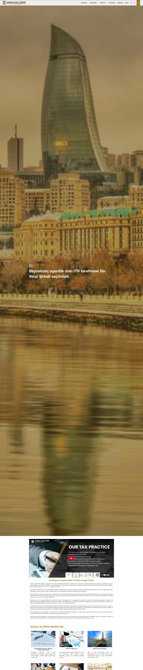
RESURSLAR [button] (103, 2)
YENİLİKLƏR (120, 2)
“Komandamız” (46, 586)
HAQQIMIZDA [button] (84, 2)
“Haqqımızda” (40, 597)
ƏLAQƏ (126, 2)
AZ (138, 2)
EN (131, 2)
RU (134, 2)
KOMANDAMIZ (112, 2)
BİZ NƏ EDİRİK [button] (93, 2)
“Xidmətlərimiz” (61, 603)
